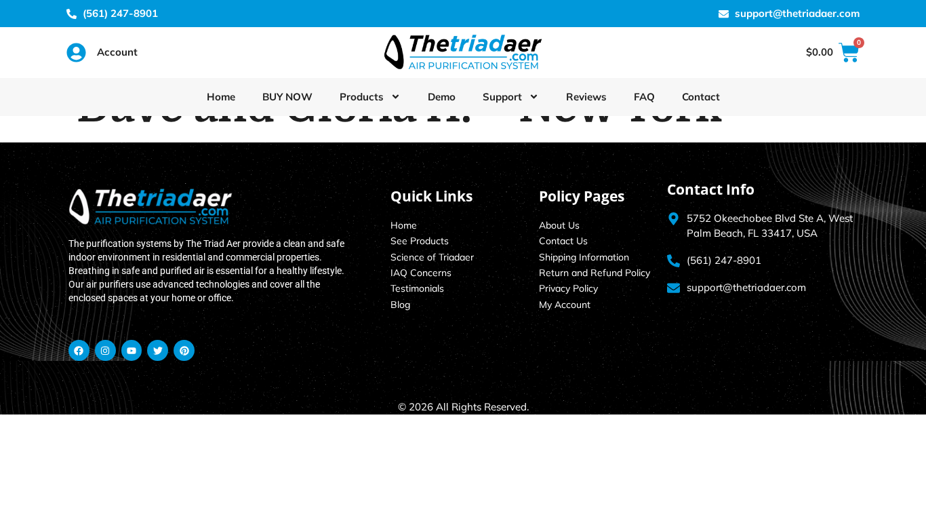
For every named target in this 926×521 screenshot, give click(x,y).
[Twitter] (157, 350)
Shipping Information (584, 257)
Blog (400, 304)
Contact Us (563, 241)
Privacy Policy (568, 288)
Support (502, 96)
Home (221, 96)
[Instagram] (105, 350)
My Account (564, 304)
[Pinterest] (184, 350)
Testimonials (417, 288)
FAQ (644, 96)
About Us (559, 225)
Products (362, 96)
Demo (442, 96)
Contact (701, 96)
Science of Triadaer (432, 257)
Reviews (586, 96)
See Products (419, 241)
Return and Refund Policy (594, 273)
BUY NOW (287, 96)
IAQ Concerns (420, 273)
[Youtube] (131, 350)
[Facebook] (78, 350)
